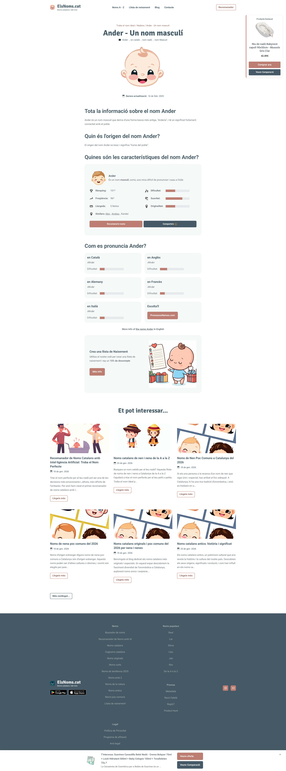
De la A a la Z (171, 671)
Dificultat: (92, 269)
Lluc (171, 652)
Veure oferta (187, 756)
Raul (170, 632)
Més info (97, 371)
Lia (170, 639)
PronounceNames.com (162, 315)
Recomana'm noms (116, 224)
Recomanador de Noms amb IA (115, 639)
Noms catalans (115, 645)
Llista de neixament (139, 7)
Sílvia (171, 645)
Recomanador (226, 7)
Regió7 (171, 704)
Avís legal (115, 743)
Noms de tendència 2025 (115, 671)
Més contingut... (61, 596)
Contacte (169, 7)
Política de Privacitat (115, 731)
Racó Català (170, 698)
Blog (157, 7)
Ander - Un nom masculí (158, 25)
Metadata (171, 691)
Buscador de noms (115, 632)
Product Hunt (171, 711)
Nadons (140, 25)
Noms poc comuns (115, 697)
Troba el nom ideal (125, 25)
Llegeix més (58, 498)
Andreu (115, 214)
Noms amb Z (115, 678)
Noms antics (115, 690)
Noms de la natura (115, 684)
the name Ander (144, 329)
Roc (171, 665)
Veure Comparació (265, 72)
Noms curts (115, 665)
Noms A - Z (118, 7)
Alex (107, 214)
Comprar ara (264, 65)
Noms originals (115, 658)
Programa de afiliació (115, 737)
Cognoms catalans (115, 652)
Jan (171, 658)
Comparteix (168, 224)
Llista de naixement (115, 703)
